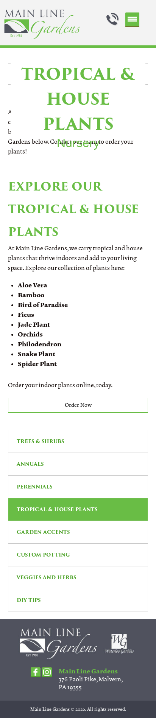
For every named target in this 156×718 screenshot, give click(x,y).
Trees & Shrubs (40, 441)
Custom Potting (43, 555)
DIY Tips (29, 600)
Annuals (30, 464)
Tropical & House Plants (57, 509)
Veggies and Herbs (46, 578)
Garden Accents (43, 532)
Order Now (78, 405)
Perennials (34, 487)
